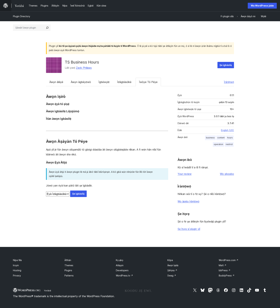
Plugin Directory (21, 16)
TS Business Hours (82, 62)
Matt (222, 265)
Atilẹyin (119, 265)
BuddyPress (226, 275)
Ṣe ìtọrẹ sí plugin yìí (189, 229)
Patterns (69, 275)
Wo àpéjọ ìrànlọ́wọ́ (188, 201)
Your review (185, 173)
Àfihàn (67, 260)
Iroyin (16, 265)
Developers (122, 270)
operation (218, 144)
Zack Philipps (84, 67)
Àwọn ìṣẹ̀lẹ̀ (172, 265)
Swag (171, 275)
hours (230, 137)
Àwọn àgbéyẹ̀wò (81, 82)
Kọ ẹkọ (119, 260)
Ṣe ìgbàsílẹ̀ (226, 65)
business (210, 137)
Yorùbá (47, 290)
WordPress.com (228, 260)
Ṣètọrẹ (172, 270)
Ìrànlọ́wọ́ (229, 82)
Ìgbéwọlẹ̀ (104, 82)
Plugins (68, 270)
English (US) (227, 130)
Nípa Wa (17, 260)
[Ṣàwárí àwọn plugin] (47, 27)
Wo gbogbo (227, 173)
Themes (68, 265)
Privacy (17, 275)
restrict (229, 144)
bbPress (224, 270)
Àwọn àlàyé (56, 82)
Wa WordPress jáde (262, 5)
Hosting (17, 270)
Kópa (170, 260)
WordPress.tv (124, 275)
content (221, 137)
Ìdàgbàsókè (124, 82)
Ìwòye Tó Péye (148, 82)
